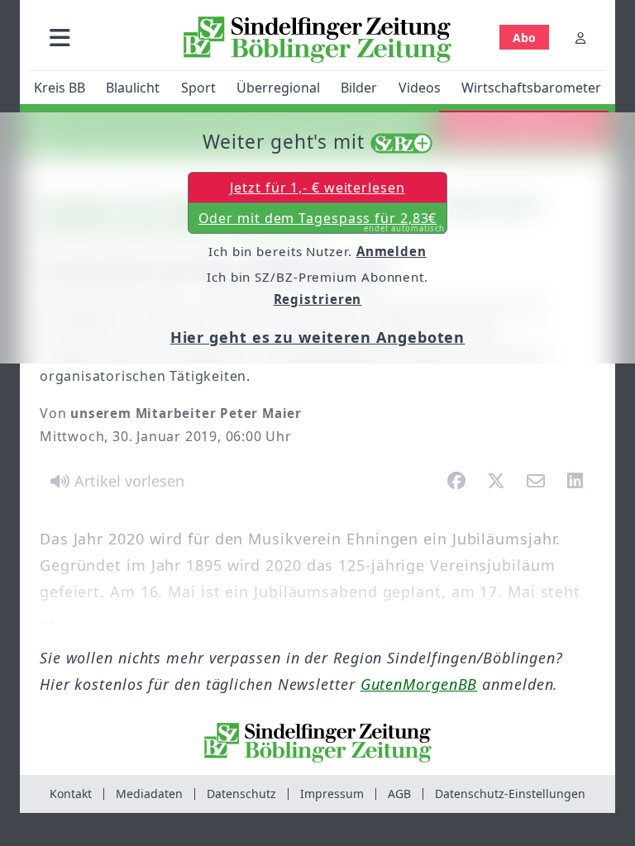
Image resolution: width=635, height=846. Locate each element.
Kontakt (71, 793)
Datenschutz (241, 793)
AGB (399, 793)
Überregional (278, 87)
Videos (420, 87)
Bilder (359, 87)
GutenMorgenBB (419, 684)
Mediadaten (149, 793)
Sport (198, 87)
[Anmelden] (580, 37)
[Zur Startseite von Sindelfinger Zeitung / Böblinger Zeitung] (317, 40)
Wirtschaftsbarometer (531, 87)
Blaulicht (133, 87)
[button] (60, 37)
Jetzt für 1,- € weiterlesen (317, 187)
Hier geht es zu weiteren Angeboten (318, 337)
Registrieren (318, 299)
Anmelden (391, 251)
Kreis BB (59, 87)
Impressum (332, 793)
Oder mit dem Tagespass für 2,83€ (322, 221)
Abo (524, 37)
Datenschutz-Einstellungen (510, 793)
